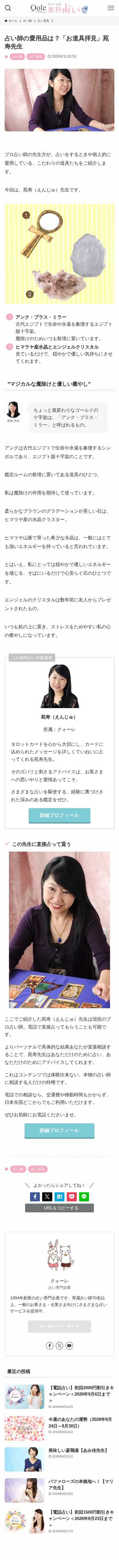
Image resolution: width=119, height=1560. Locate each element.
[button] (35, 1196)
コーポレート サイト (59, 1326)
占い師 (17, 56)
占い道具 (35, 56)
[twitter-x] (59, 1345)
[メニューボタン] (111, 8)
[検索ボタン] (8, 8)
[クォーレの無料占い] (59, 8)
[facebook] (49, 1345)
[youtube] (69, 1345)
